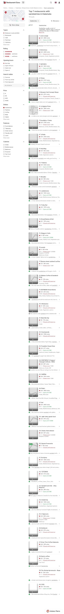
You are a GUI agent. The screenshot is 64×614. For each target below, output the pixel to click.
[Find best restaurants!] (11, 2)
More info (41, 32)
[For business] (23, 2)
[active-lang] (55, 2)
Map (15, 15)
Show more (6, 44)
